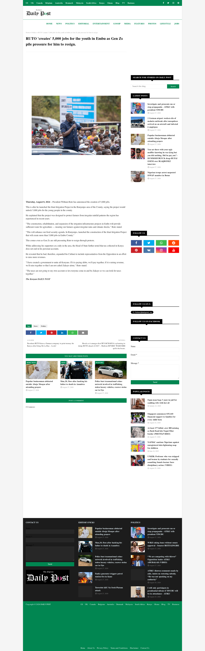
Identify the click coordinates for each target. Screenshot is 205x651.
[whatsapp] (161, 243)
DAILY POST (46, 604)
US (27, 3)
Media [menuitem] (127, 23)
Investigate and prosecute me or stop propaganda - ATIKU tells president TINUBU (161, 107)
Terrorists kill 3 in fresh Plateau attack (109, 589)
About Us (91, 648)
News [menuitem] (59, 23)
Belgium (48, 3)
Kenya (102, 3)
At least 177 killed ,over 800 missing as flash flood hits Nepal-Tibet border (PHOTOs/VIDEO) (163, 430)
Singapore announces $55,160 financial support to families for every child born (161, 416)
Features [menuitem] (139, 23)
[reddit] (173, 243)
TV (123, 3)
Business (131, 3)
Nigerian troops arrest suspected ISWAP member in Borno (161, 174)
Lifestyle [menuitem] (165, 23)
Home (28, 32)
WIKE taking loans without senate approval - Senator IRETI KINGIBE (163, 544)
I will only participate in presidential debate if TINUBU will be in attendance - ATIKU (163, 590)
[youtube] (173, 250)
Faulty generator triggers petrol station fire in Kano (109, 575)
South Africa (91, 3)
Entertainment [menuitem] (101, 23)
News (36, 326)
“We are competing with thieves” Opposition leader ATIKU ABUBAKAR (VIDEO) (162, 559)
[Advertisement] (76, 74)
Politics (34, 32)
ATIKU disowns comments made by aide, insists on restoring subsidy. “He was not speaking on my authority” (163, 575)
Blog (118, 3)
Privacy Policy (102, 648)
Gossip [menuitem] (116, 23)
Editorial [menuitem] (83, 23)
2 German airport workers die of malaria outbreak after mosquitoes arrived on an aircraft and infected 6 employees (163, 122)
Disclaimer (134, 648)
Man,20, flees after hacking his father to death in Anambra (73, 383)
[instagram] (173, 3)
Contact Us (145, 648)
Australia (59, 3)
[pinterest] (178, 3)
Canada (39, 3)
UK (32, 3)
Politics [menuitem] (70, 23)
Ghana (110, 3)
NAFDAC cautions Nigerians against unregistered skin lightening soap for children (163, 445)
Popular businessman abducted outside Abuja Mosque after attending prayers (39, 384)
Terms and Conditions (119, 648)
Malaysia (80, 3)
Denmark (69, 3)
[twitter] (168, 3)
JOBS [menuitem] (176, 23)
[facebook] (163, 3)
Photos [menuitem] (152, 23)
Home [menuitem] (49, 23)
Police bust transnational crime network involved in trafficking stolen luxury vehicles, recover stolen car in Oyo (111, 385)
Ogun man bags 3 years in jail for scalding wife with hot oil (162, 401)
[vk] (148, 250)
